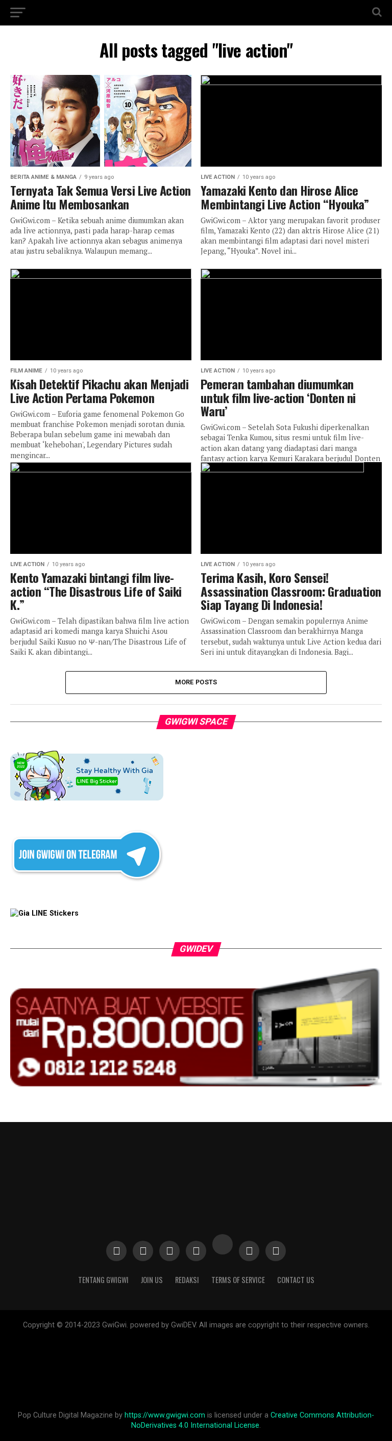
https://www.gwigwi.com (165, 1415)
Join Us (152, 1279)
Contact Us (295, 1279)
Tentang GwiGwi (103, 1279)
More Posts (196, 682)
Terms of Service (238, 1279)
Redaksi (187, 1279)
